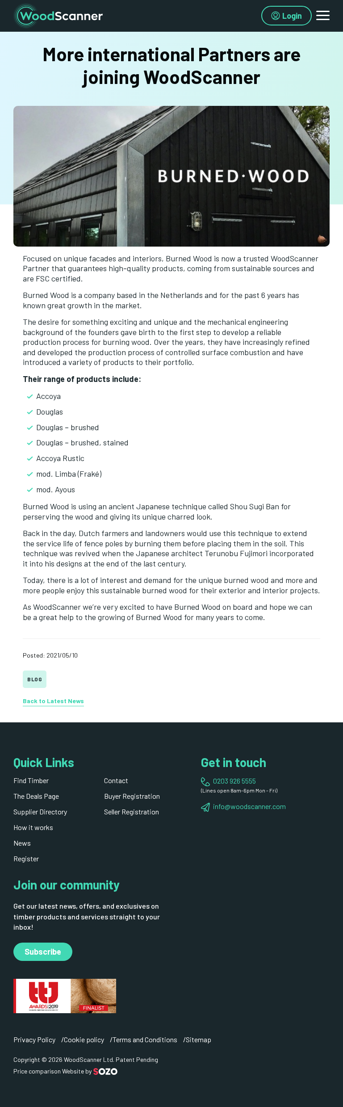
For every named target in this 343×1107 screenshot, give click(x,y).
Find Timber (31, 780)
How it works (33, 827)
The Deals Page (36, 796)
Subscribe (43, 951)
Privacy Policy (34, 1039)
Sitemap (198, 1039)
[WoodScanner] (58, 14)
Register (26, 858)
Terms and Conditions (145, 1039)
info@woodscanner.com (249, 806)
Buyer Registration (132, 796)
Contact (116, 780)
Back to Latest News (53, 700)
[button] (323, 15)
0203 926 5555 (234, 780)
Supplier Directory (40, 811)
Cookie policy (84, 1039)
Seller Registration (131, 811)
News (22, 843)
